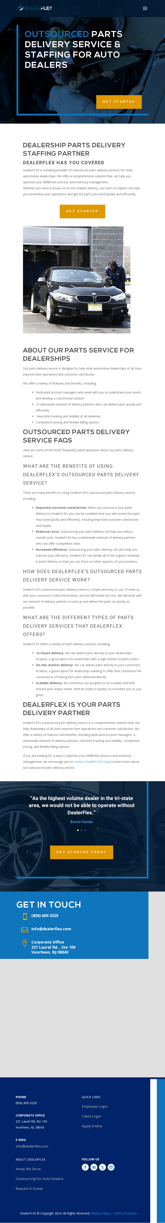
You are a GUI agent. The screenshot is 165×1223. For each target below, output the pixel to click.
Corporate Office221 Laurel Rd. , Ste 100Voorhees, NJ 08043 (53, 947)
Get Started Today (82, 852)
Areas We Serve (28, 1169)
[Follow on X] (102, 1167)
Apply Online (92, 1126)
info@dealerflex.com (51, 928)
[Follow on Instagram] (111, 1167)
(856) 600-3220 (26, 1103)
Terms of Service (125, 1213)
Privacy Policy (100, 1213)
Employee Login (95, 1106)
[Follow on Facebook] (85, 1167)
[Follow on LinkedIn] (93, 1167)
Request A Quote (29, 1188)
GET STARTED (119, 102)
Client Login (91, 1116)
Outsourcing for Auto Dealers (40, 1178)
